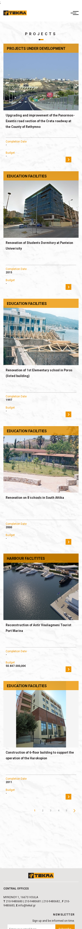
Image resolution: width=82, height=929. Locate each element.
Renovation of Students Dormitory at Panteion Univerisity (39, 245)
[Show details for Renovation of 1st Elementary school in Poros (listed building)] (40, 332)
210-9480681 (33, 901)
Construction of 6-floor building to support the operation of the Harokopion (40, 755)
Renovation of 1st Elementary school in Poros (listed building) (39, 373)
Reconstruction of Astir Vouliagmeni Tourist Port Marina (38, 628)
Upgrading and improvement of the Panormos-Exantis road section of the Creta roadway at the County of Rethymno (40, 121)
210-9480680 (14, 901)
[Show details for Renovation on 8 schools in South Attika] (40, 459)
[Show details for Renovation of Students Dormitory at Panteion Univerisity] (40, 204)
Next (74, 811)
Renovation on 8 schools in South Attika (35, 497)
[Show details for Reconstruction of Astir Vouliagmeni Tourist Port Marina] (40, 587)
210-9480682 (51, 901)
